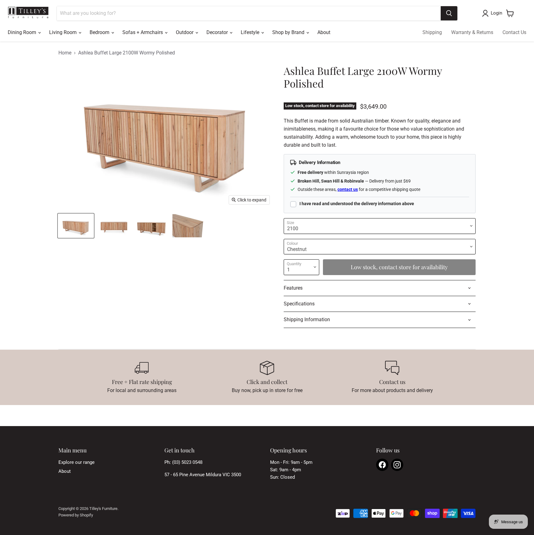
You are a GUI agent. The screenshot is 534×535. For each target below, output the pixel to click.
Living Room (63, 32)
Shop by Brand (289, 32)
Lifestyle (251, 32)
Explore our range (76, 462)
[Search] (449, 13)
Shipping (432, 32)
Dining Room (22, 32)
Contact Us (514, 32)
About (323, 32)
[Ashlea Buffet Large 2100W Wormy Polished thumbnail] (76, 226)
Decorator (217, 32)
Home (64, 53)
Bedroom (100, 32)
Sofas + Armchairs (143, 32)
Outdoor (185, 32)
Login (496, 13)
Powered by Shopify (75, 515)
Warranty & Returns (472, 32)
